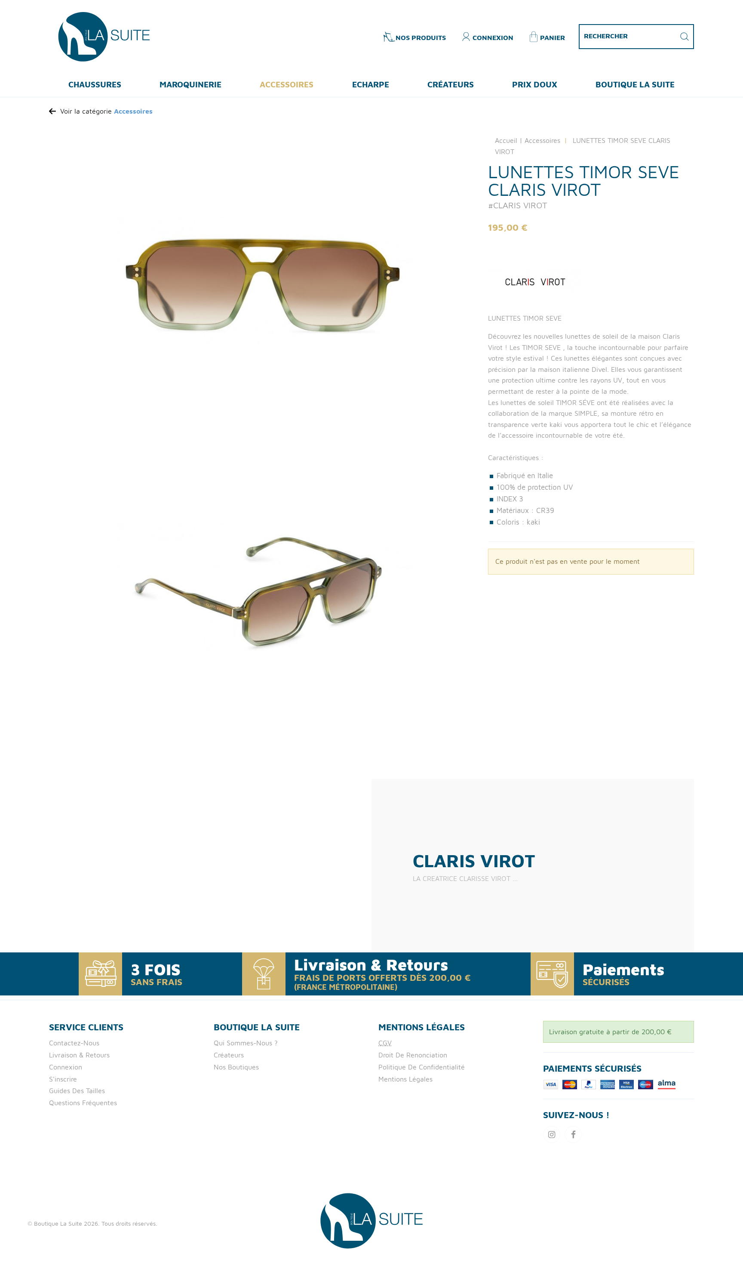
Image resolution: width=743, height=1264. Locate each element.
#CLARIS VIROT (517, 205)
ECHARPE (370, 84)
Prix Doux (534, 84)
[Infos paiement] (609, 1084)
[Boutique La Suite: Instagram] (551, 1134)
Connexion (65, 1067)
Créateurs (450, 84)
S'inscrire (63, 1079)
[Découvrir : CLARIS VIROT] (591, 281)
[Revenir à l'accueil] (104, 36)
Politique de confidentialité (421, 1067)
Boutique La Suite (635, 84)
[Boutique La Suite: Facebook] (573, 1134)
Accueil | (508, 140)
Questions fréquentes (83, 1102)
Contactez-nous (74, 1043)
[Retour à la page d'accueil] (371, 1220)
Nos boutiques (236, 1067)
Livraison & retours (79, 1055)
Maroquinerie (190, 84)
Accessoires (286, 84)
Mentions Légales (405, 1079)
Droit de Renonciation (412, 1055)
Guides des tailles (77, 1090)
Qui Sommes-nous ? (246, 1043)
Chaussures (94, 84)
